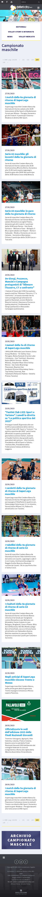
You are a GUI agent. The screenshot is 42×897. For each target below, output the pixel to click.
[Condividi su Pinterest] (26, 862)
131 (23, 60)
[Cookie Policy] (25, 884)
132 (28, 60)
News (10, 36)
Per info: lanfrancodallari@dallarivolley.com (21, 882)
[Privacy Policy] (15, 884)
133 (32, 60)
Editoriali (21, 27)
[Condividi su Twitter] (21, 862)
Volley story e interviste (21, 31)
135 (4, 62)
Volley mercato (27, 36)
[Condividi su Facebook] (16, 862)
